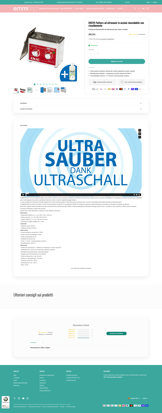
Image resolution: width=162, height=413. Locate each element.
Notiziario (16, 385)
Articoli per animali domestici (95, 8)
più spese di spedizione (107, 39)
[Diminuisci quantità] (91, 53)
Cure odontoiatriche (66, 8)
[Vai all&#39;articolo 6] (50, 90)
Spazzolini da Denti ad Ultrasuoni (49, 8)
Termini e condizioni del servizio (50, 406)
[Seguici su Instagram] (19, 398)
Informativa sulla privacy (20, 406)
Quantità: (91, 49)
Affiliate (41, 385)
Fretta (15, 380)
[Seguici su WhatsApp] (27, 398)
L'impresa (16, 378)
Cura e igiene (79, 8)
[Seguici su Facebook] (15, 398)
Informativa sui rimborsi (34, 406)
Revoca (41, 378)
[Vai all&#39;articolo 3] (29, 90)
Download (42, 380)
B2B (143, 8)
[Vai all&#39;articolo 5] (43, 90)
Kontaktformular (71, 380)
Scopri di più (110, 8)
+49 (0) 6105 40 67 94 (72, 378)
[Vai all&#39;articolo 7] (56, 90)
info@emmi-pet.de (71, 375)
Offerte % (120, 8)
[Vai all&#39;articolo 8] (63, 90)
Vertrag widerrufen (44, 390)
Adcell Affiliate (43, 388)
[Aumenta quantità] (97, 53)
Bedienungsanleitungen (21, 383)
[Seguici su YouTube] (23, 398)
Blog (15, 375)
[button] (133, 34)
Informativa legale (71, 406)
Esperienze (42, 383)
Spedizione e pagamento (46, 375)
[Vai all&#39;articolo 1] (16, 90)
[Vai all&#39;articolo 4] (36, 90)
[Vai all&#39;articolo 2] (23, 90)
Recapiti (62, 406)
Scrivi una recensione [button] (116, 333)
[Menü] (9, 397)
